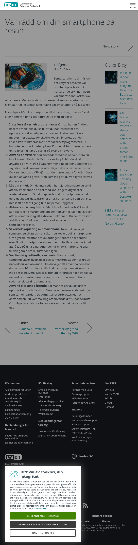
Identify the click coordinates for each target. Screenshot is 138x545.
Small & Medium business (48, 391)
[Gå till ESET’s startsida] (22, 5)
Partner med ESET (82, 389)
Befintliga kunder (82, 416)
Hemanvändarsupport (84, 420)
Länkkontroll (12, 409)
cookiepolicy (40, 508)
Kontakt (109, 406)
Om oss (109, 389)
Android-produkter (16, 394)
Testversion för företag (51, 431)
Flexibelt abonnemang (18, 414)
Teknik (108, 398)
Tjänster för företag (49, 405)
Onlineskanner (13, 405)
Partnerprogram (81, 394)
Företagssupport (81, 424)
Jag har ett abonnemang (19, 442)
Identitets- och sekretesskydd (13, 400)
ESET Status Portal (82, 433)
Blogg (108, 402)
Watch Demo (45, 414)
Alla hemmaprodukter (18, 389)
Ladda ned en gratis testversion (16, 437)
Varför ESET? (12, 418)
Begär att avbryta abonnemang (82, 439)
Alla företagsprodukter (51, 401)
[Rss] (85, 506)
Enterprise (44, 396)
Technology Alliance (83, 402)
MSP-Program (80, 398)
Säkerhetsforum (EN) (84, 428)
